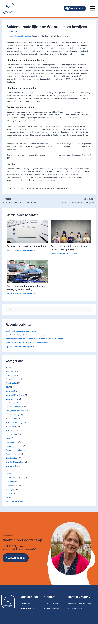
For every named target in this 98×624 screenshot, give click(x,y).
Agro (8, 367)
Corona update (12, 399)
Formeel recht (11, 419)
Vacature (9, 493)
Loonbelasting (11, 434)
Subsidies (10, 482)
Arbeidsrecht (11, 375)
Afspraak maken (15, 557)
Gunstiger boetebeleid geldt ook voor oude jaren (25, 335)
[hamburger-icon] (92, 8)
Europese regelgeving (14, 415)
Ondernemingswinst (14, 450)
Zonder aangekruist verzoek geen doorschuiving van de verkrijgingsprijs (35, 339)
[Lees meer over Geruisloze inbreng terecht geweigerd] (27, 231)
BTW (8, 387)
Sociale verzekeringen (15, 478)
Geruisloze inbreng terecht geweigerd (27, 246)
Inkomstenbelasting (14, 422)
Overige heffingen (13, 466)
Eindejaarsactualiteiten (15, 411)
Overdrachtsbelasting (14, 462)
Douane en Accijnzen (14, 407)
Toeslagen (10, 490)
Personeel (10, 470)
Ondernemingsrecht (14, 446)
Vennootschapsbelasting (16, 501)
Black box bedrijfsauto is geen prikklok (21, 331)
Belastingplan (11, 383)
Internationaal (11, 426)
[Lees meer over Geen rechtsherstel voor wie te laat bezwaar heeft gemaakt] (71, 231)
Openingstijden (12, 458)
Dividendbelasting (13, 403)
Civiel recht (10, 391)
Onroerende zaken (13, 454)
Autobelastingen (12, 379)
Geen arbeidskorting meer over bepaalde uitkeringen (27, 343)
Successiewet (11, 486)
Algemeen (10, 371)
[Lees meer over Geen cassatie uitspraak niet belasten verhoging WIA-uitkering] (27, 271)
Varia (8, 497)
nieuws (9, 438)
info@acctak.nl (53, 608)
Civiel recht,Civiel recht (15, 395)
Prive (8, 474)
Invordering (10, 430)
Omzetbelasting (12, 442)
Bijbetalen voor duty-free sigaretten (20, 347)
